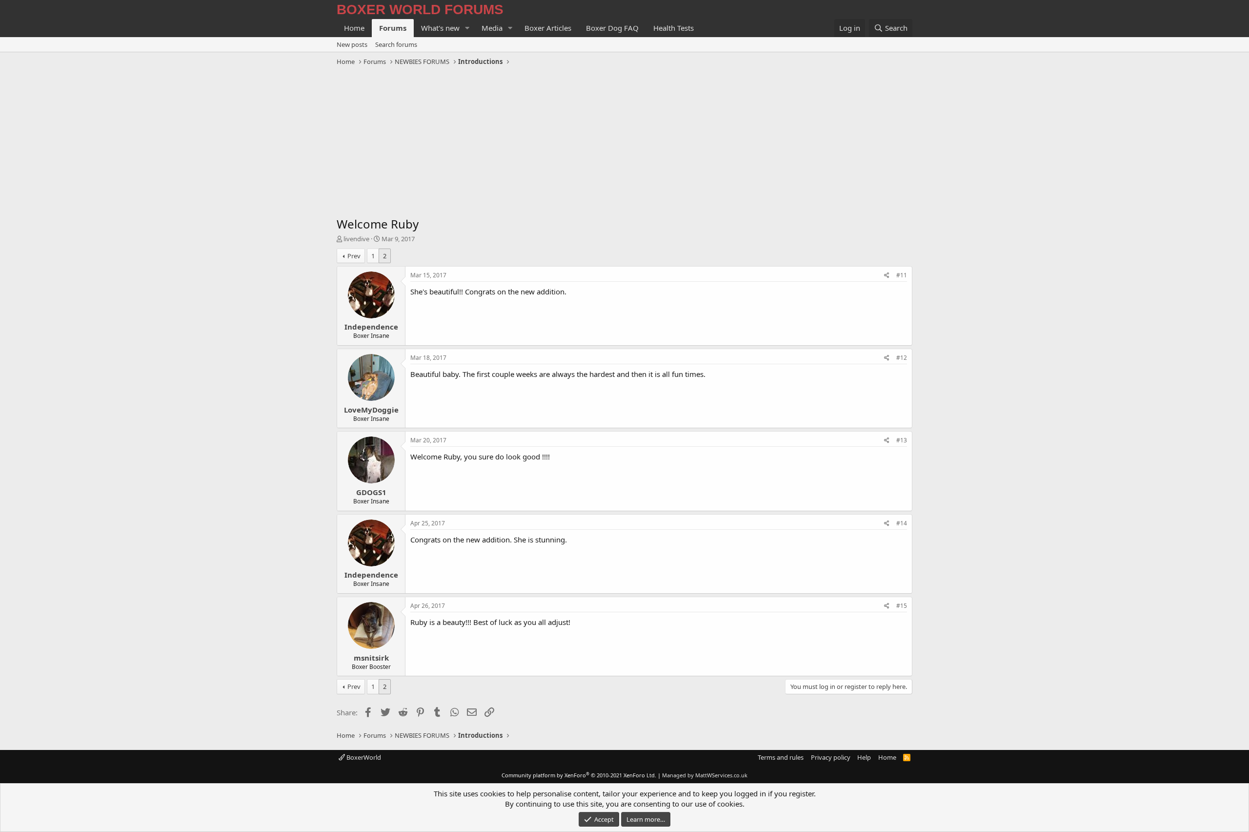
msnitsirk (371, 658)
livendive (356, 238)
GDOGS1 (371, 492)
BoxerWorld (363, 757)
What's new (440, 28)
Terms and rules (781, 757)
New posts (352, 44)
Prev (354, 255)
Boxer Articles (547, 28)
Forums (392, 28)
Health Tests (673, 28)
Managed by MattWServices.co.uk (704, 775)
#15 (901, 606)
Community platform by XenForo (579, 775)
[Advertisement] (624, 142)
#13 (901, 440)
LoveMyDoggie (371, 410)
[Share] (887, 275)
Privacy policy (830, 757)
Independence (371, 327)
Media (492, 28)
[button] (467, 28)
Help (864, 757)
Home (354, 28)
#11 (901, 275)
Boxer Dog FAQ (612, 28)
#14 (901, 523)
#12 (901, 358)
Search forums (396, 44)
